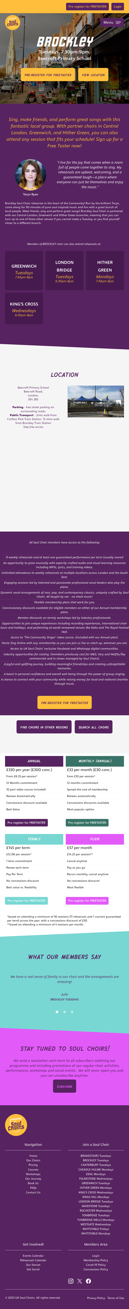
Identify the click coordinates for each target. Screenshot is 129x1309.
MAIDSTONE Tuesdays (96, 1206)
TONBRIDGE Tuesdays (96, 1215)
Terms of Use (115, 1298)
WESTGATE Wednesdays (96, 1224)
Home (33, 1156)
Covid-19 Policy (96, 1265)
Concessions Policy (96, 1269)
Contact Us (33, 1192)
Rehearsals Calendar (33, 1260)
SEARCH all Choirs (94, 727)
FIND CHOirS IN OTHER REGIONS (44, 727)
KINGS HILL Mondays (95, 1197)
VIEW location (93, 74)
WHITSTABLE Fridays (96, 1229)
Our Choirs (33, 1160)
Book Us (33, 1183)
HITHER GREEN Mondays (96, 1188)
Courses (33, 1169)
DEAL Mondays (96, 1174)
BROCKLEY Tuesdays (96, 1160)
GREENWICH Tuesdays (96, 1183)
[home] (12, 22)
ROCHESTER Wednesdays (96, 1210)
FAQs (33, 1188)
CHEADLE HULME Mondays (95, 1169)
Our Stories (33, 1265)
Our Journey (33, 1178)
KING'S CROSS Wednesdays (96, 1192)
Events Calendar (33, 1255)
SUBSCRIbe (64, 1086)
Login (117, 6)
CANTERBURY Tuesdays (96, 1165)
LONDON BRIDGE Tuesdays (96, 1201)
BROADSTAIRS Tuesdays (96, 1156)
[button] (112, 22)
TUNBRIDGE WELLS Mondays (95, 1220)
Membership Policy (96, 1260)
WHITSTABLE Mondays (95, 1233)
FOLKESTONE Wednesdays (96, 1178)
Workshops (33, 1174)
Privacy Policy (96, 1298)
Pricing (33, 1165)
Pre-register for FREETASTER (87, 6)
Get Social (33, 1269)
